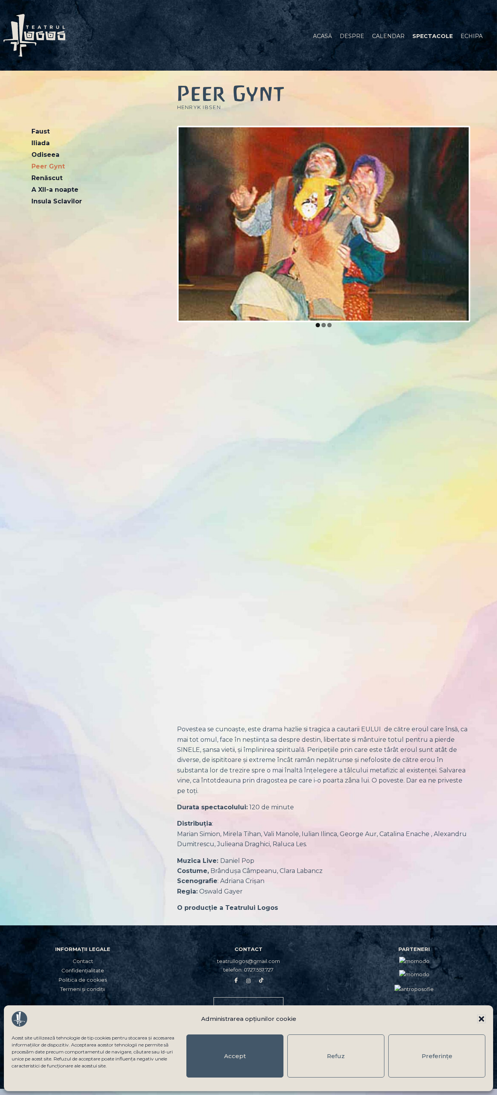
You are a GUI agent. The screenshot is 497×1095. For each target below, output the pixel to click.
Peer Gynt (48, 166)
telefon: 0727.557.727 (248, 970)
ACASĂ (322, 36)
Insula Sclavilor (56, 201)
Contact (83, 961)
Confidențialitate (82, 970)
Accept (235, 1056)
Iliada (40, 143)
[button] (481, 1019)
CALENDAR (388, 36)
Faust (40, 131)
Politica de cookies (83, 980)
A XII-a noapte (54, 189)
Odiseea (45, 154)
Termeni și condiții (82, 989)
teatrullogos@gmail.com (248, 961)
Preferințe (437, 1056)
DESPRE (352, 36)
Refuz (336, 1056)
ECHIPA (472, 36)
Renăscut (47, 178)
